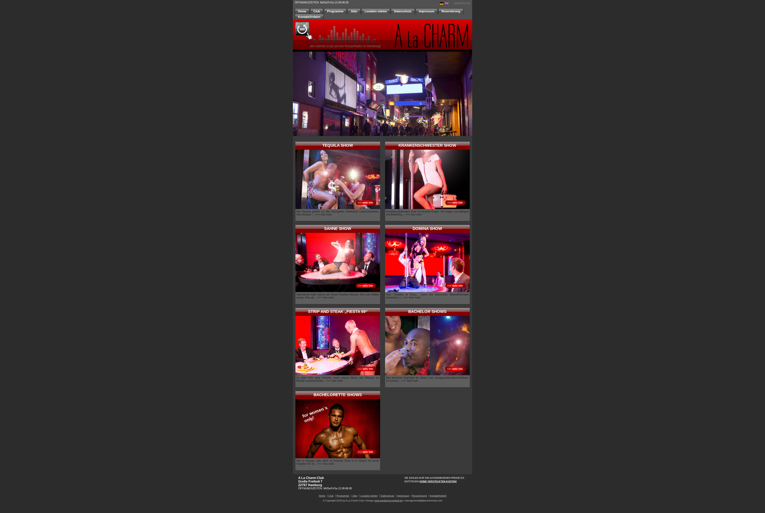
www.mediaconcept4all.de (388, 500)
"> (464, 59)
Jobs (354, 11)
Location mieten (376, 11)
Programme (335, 11)
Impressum (426, 11)
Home (302, 11)
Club (316, 11)
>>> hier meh (323, 214)
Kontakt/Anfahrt (309, 17)
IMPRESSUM (462, 3)
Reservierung (450, 11)
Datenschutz (403, 11)
